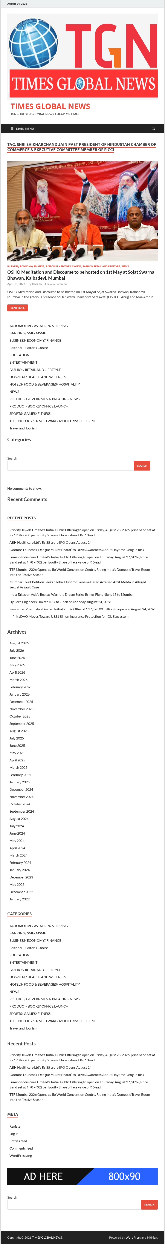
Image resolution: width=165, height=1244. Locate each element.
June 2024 (17, 833)
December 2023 (21, 877)
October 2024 (19, 804)
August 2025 (19, 731)
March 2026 (18, 680)
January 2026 (19, 694)
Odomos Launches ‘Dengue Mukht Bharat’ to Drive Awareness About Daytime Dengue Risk (76, 550)
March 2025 (18, 767)
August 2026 (19, 643)
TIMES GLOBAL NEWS (50, 106)
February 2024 (20, 862)
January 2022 (19, 899)
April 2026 (17, 672)
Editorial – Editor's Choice (28, 348)
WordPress (133, 1237)
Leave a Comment (56, 284)
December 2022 (21, 892)
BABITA (37, 284)
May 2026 (16, 665)
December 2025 (21, 701)
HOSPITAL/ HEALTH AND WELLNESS (37, 377)
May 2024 (16, 840)
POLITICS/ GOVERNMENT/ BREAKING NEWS (44, 399)
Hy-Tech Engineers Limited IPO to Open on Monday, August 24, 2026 (60, 602)
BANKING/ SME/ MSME (27, 333)
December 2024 (21, 789)
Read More (16, 306)
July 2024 (16, 826)
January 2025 (19, 782)
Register (15, 1126)
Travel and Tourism (23, 428)
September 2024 (21, 811)
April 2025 (17, 760)
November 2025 (21, 709)
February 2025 (20, 775)
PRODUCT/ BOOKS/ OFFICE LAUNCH (38, 406)
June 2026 (17, 658)
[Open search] (153, 129)
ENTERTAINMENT (23, 362)
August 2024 (19, 818)
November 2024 (21, 797)
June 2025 (17, 745)
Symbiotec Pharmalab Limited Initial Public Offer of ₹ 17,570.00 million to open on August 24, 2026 (82, 609)
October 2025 (19, 716)
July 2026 (16, 650)
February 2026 (20, 687)
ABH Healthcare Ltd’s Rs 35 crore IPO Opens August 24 (50, 542)
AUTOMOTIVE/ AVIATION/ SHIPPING (38, 326)
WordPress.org (20, 1155)
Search (12, 458)
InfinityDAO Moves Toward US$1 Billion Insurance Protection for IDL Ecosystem (68, 616)
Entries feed (18, 1141)
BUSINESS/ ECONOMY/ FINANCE (25, 266)
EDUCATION (19, 355)
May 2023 (16, 884)
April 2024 (17, 848)
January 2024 (19, 870)
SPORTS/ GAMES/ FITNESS (29, 413)
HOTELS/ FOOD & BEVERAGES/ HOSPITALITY (44, 384)
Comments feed (21, 1148)
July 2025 (16, 738)
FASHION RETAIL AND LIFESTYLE (101, 266)
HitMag (152, 1237)
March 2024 (18, 855)
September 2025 (21, 723)
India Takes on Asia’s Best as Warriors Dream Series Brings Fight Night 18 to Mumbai (71, 594)
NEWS (125, 266)
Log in (13, 1133)
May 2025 (16, 753)
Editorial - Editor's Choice (63, 266)
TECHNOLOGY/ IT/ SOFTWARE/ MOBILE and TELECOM (52, 421)
